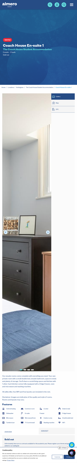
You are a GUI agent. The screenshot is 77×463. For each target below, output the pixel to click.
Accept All (69, 457)
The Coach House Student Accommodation (39, 87)
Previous (6, 232)
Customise (57, 457)
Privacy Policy (10, 460)
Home (3, 87)
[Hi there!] (71, 453)
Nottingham (19, 87)
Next (48, 232)
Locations (11, 87)
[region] (38, 455)
